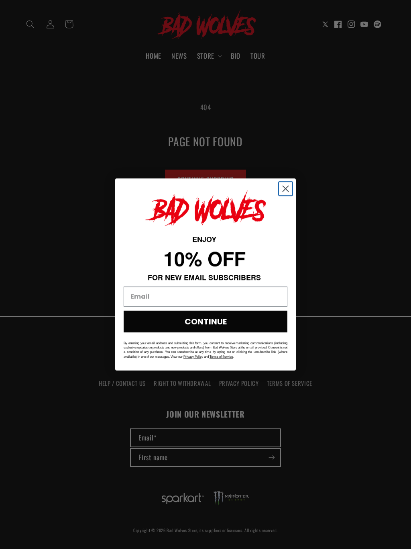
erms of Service (222, 356)
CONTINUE (206, 321)
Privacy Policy (193, 356)
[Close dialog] (286, 189)
